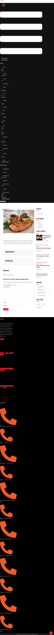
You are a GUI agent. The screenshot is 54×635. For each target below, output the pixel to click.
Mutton (39, 227)
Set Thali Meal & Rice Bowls (3, 129)
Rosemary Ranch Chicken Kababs (43, 248)
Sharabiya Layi (4, 149)
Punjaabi (2, 0)
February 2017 (41, 292)
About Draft (5, 60)
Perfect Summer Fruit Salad (42, 256)
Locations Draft (6, 199)
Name (4, 302)
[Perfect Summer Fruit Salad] (43, 254)
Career (4, 395)
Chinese (5, 107)
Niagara (5, 189)
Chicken (39, 225)
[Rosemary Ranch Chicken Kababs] (43, 245)
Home (4, 391)
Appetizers (5, 83)
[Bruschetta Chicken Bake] (42, 273)
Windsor (5, 180)
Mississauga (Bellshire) (5, 176)
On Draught (3, 141)
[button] (21, 33)
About (4, 393)
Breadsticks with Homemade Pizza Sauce (47, 237)
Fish (39, 304)
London (5, 172)
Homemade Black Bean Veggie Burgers (43, 266)
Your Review (6, 287)
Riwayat (5, 145)
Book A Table (3, 165)
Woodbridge (6, 169)
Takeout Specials (4, 74)
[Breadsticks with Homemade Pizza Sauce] (39, 237)
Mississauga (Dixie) (5, 185)
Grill (44, 304)
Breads (5, 117)
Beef (39, 223)
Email (4, 305)
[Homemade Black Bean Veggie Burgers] (43, 263)
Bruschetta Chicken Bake (41, 275)
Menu (1, 63)
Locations (4, 400)
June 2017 (40, 286)
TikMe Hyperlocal (34, 634)
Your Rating (6, 285)
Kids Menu (3, 121)
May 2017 (40, 289)
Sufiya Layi (3, 79)
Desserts (5, 137)
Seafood (39, 307)
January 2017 (41, 295)
